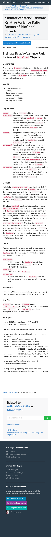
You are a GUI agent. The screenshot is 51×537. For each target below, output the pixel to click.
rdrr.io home (10, 451)
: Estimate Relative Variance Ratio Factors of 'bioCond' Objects (24, 9)
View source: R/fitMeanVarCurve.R (18, 43)
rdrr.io (5, 2)
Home (7, 6)
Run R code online (13, 457)
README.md (12, 430)
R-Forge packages (12, 475)
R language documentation (16, 454)
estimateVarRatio (18, 406)
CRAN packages (12, 470)
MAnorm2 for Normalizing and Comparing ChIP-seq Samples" (25, 434)
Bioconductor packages (15, 472)
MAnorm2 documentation (10, 392)
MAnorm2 (14, 410)
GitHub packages (12, 478)
